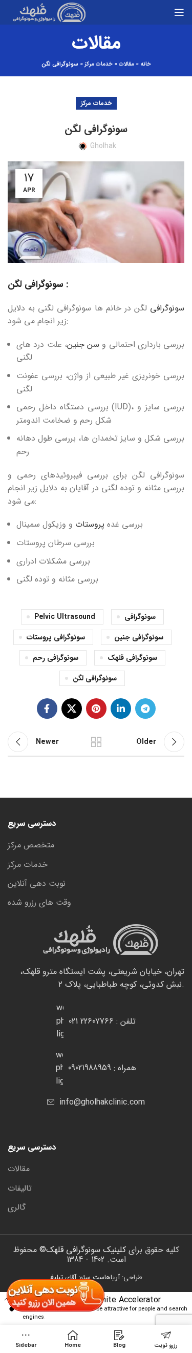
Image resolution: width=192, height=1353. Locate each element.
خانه (145, 64)
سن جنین (83, 344)
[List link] (96, 1021)
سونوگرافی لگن (95, 678)
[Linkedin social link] (121, 708)
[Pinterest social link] (96, 708)
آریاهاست (106, 1277)
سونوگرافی (167, 308)
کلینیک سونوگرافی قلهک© (81, 1249)
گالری (17, 1207)
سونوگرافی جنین (138, 637)
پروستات (89, 524)
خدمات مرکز (98, 64)
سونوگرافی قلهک (132, 657)
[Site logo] (47, 12)
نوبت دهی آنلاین (37, 883)
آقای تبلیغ (63, 1277)
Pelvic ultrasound (64, 616)
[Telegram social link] (145, 708)
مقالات (126, 64)
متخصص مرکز (31, 845)
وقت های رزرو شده (39, 902)
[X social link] (71, 708)
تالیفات (20, 1188)
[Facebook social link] (47, 708)
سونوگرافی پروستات (56, 637)
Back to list (96, 742)
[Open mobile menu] (179, 12)
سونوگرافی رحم (55, 657)
